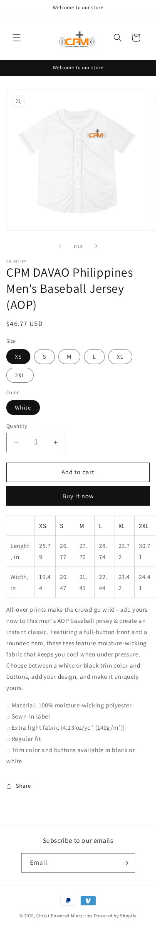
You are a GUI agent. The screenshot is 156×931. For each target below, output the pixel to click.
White (23, 407)
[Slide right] (96, 246)
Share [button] (23, 785)
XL (120, 356)
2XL (20, 375)
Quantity (16, 425)
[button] (16, 38)
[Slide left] (60, 246)
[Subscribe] (125, 863)
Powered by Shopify (115, 916)
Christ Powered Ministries (64, 916)
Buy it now (78, 496)
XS (18, 356)
